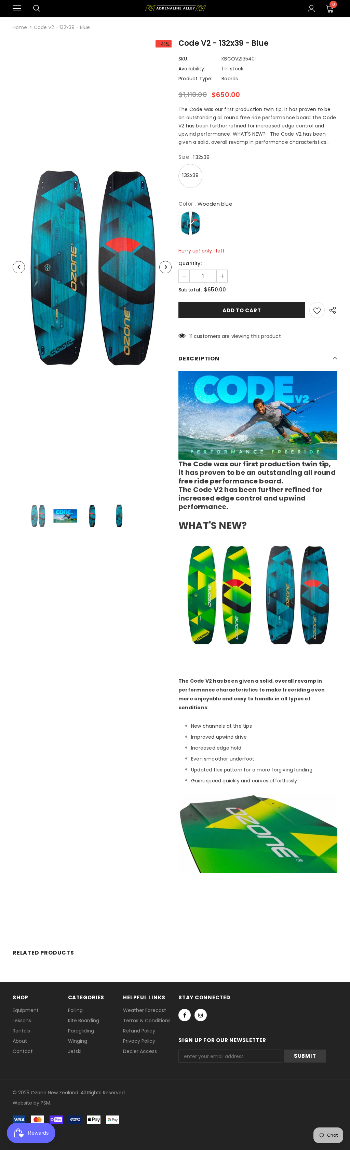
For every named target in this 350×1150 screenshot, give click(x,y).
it (27, 1102)
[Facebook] (184, 1015)
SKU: (183, 58)
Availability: (191, 68)
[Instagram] (200, 1015)
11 (190, 336)
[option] (92, 267)
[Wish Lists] (317, 310)
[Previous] (19, 267)
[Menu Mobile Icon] (17, 8)
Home (20, 27)
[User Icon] (311, 8)
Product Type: (195, 78)
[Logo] (175, 8)
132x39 (190, 175)
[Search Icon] (36, 8)
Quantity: (190, 263)
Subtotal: (190, 289)
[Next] (165, 267)
